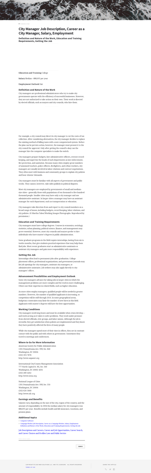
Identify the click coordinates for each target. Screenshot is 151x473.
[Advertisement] (52, 57)
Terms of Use (30, 467)
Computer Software (27, 421)
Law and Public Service (56, 433)
